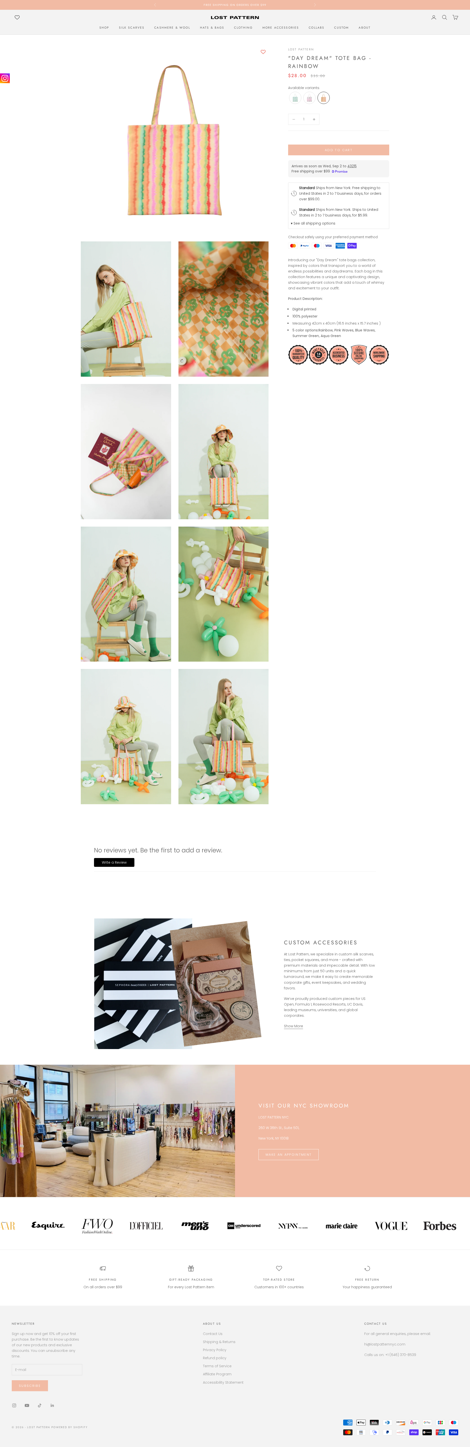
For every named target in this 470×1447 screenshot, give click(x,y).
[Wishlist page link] (17, 17)
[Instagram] (5, 78)
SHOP (104, 27)
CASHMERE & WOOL (172, 27)
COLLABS (316, 27)
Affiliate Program (217, 1374)
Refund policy (214, 1358)
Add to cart (338, 150)
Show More (293, 1026)
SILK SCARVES (131, 27)
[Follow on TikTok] (39, 1405)
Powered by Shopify (69, 1427)
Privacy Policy (214, 1349)
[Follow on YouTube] (26, 1405)
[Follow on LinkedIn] (52, 1405)
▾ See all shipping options (313, 223)
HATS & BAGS (212, 27)
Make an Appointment (289, 1154)
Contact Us (213, 1333)
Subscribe (30, 1385)
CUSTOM (341, 27)
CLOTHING (243, 27)
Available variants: (304, 87)
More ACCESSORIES (280, 27)
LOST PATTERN (301, 49)
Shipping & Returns (219, 1341)
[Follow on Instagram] (14, 1405)
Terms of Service (217, 1366)
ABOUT (365, 27)
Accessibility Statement (223, 1382)
